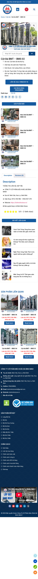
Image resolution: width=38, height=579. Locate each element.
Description (8, 175)
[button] (17, 9)
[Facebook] (2, 97)
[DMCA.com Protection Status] (6, 405)
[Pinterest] (12, 97)
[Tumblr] (19, 97)
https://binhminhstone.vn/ (19, 202)
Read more (9, 323)
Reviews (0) (19, 175)
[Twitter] (9, 97)
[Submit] (32, 54)
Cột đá (8, 17)
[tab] (8, 176)
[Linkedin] (16, 97)
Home (3, 17)
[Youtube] (5, 97)
